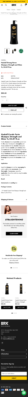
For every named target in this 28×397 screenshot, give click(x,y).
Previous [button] (3, 292)
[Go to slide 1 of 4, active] (11, 267)
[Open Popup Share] (26, 108)
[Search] (6, 5)
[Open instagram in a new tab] (2, 343)
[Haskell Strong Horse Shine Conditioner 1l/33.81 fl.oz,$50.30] (7, 288)
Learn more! (14, 234)
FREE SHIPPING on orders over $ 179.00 (14, 1)
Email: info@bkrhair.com (8, 339)
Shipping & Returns (14, 262)
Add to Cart (7, 307)
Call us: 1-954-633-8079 (9, 337)
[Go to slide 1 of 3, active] (12, 313)
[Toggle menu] (2, 5)
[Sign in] (21, 5)
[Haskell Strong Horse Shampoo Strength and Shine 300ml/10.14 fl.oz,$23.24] (21, 288)
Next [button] (25, 292)
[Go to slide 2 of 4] (13, 267)
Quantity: (3, 97)
